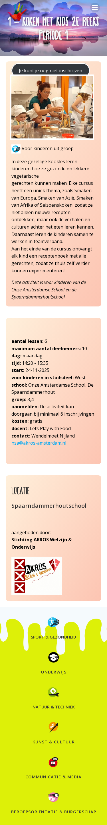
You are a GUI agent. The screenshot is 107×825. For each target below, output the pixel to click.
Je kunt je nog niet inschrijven (50, 70)
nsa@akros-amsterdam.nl (38, 443)
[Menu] (95, 8)
